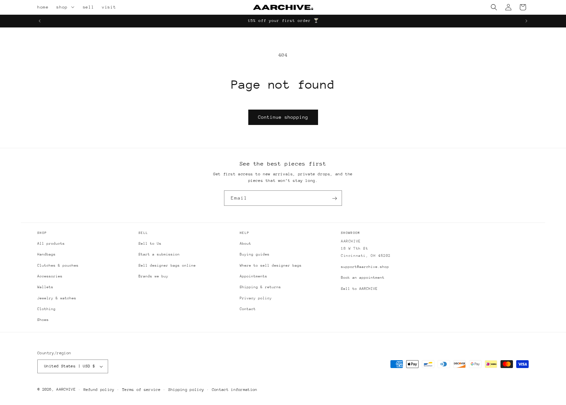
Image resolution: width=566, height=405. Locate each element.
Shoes (43, 320)
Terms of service (141, 389)
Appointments (253, 276)
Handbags (46, 254)
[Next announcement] (526, 21)
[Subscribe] (334, 198)
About (245, 243)
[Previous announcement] (39, 21)
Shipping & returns (260, 287)
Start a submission (159, 254)
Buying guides (255, 254)
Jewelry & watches (56, 298)
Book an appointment (363, 277)
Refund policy (99, 389)
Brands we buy (153, 276)
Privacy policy (256, 298)
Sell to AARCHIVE (359, 289)
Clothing (46, 309)
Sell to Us (150, 243)
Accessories (50, 276)
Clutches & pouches (58, 265)
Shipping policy (186, 389)
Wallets (45, 287)
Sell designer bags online (167, 265)
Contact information (234, 389)
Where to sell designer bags (271, 265)
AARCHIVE (65, 389)
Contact (248, 309)
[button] (73, 7)
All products (51, 243)
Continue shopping (283, 117)
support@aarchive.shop (365, 267)
